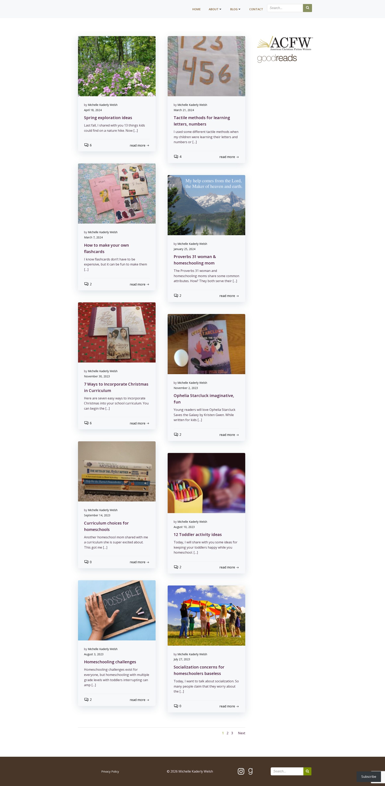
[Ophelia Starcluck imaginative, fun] (206, 343)
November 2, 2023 (186, 388)
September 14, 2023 (97, 515)
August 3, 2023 (93, 654)
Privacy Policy (110, 771)
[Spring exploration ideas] (117, 66)
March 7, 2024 (93, 237)
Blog (234, 9)
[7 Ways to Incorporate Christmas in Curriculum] (117, 332)
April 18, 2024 (93, 110)
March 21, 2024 (184, 110)
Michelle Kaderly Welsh (103, 105)
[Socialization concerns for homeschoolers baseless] (206, 615)
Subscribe (368, 776)
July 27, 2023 (182, 659)
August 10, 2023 (184, 527)
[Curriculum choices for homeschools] (117, 471)
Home (196, 9)
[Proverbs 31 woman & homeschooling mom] (206, 205)
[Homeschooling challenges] (117, 610)
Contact (256, 9)
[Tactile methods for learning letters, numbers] (206, 66)
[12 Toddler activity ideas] (206, 482)
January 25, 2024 (184, 249)
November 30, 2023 (97, 376)
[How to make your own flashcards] (117, 193)
